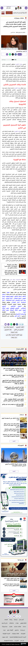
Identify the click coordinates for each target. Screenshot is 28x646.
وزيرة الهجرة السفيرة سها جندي (14, 335)
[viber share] (5, 324)
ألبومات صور (10, 630)
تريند (4, 630)
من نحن (22, 640)
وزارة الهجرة (18, 64)
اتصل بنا (17, 640)
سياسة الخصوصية (8, 640)
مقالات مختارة (17, 627)
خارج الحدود (4, 623)
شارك (19, 54)
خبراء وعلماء (14, 337)
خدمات (24, 627)
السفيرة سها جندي (15, 280)
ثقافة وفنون (23, 623)
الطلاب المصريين (20, 327)
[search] (2, 8)
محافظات (11, 623)
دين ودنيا (22, 630)
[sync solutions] (23, 644)
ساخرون (17, 630)
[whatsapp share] (10, 54)
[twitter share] (13, 54)
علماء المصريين (8, 330)
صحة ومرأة (4, 627)
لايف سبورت (5, 637)
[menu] (26, 8)
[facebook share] (16, 54)
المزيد (14, 441)
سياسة (15, 620)
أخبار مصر (21, 620)
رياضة (10, 620)
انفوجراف (23, 633)
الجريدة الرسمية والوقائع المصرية (18, 637)
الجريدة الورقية (6, 633)
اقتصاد (6, 620)
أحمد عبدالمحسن (21, 51)
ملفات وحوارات (15, 633)
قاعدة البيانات (14, 332)
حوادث (17, 623)
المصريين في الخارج (18, 330)
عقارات (10, 627)
